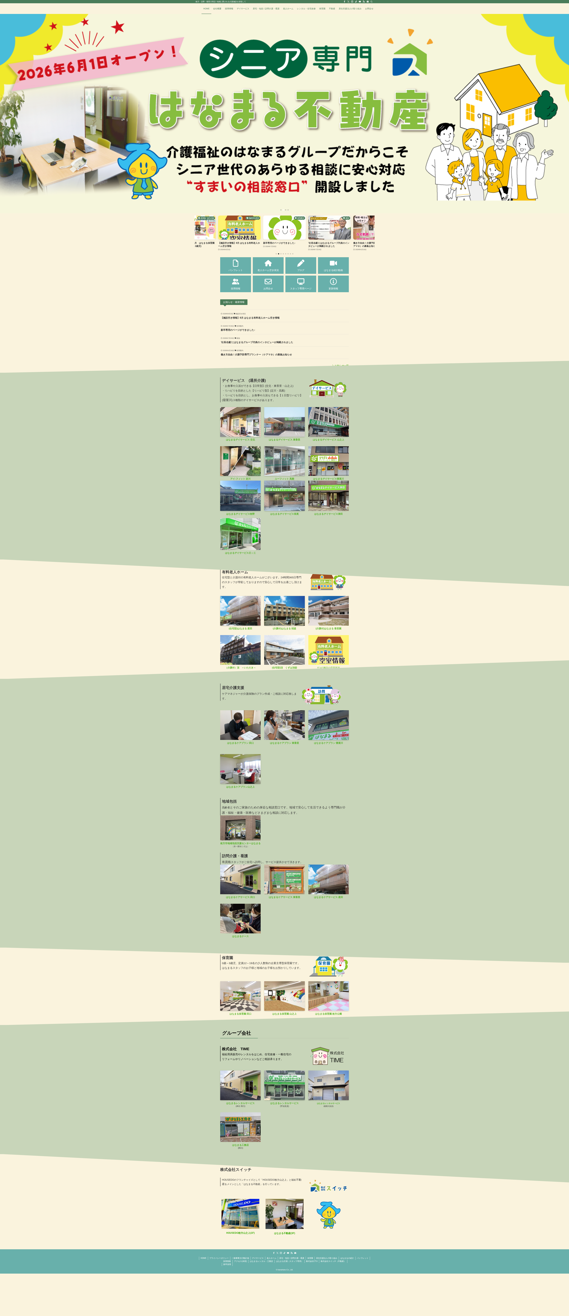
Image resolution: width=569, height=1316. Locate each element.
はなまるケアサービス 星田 (328, 897)
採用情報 (227, 1261)
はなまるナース (240, 936)
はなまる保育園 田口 (240, 1014)
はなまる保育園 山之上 (284, 1014)
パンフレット (362, 1258)
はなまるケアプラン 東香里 (284, 743)
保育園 (310, 1258)
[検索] (371, 1)
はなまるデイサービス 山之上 (328, 439)
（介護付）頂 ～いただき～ (240, 667)
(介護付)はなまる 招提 (284, 628)
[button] (281, 210)
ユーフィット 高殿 (284, 479)
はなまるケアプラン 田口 (240, 743)
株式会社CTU (312, 1261)
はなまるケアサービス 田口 (240, 897)
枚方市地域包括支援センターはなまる (240, 843)
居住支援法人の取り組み (326, 1258)
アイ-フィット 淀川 (240, 479)
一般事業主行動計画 (240, 1258)
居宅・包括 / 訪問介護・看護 (291, 1258)
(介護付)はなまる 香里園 (328, 628)
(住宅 (274, 667)
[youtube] (360, 1)
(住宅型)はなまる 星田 (240, 628)
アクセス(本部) (240, 1261)
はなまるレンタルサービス (240, 1103)
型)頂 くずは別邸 (287, 667)
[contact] (368, 1)
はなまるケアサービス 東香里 (284, 897)
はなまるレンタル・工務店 (261, 1261)
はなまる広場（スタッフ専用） (289, 1261)
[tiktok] (356, 1)
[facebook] (344, 1)
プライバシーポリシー (219, 1258)
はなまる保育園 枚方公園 (328, 1014)
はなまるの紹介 (347, 1258)
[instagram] (352, 1)
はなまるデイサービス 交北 (240, 439)
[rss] (364, 1)
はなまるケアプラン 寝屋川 (328, 743)
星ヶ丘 (240, 553)
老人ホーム (271, 1258)
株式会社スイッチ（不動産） (333, 1261)
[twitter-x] (348, 1)
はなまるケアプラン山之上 (240, 787)
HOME (203, 1258)
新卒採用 (227, 1264)
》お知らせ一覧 (340, 365)
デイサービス (258, 1258)
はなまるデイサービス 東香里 (284, 439)
